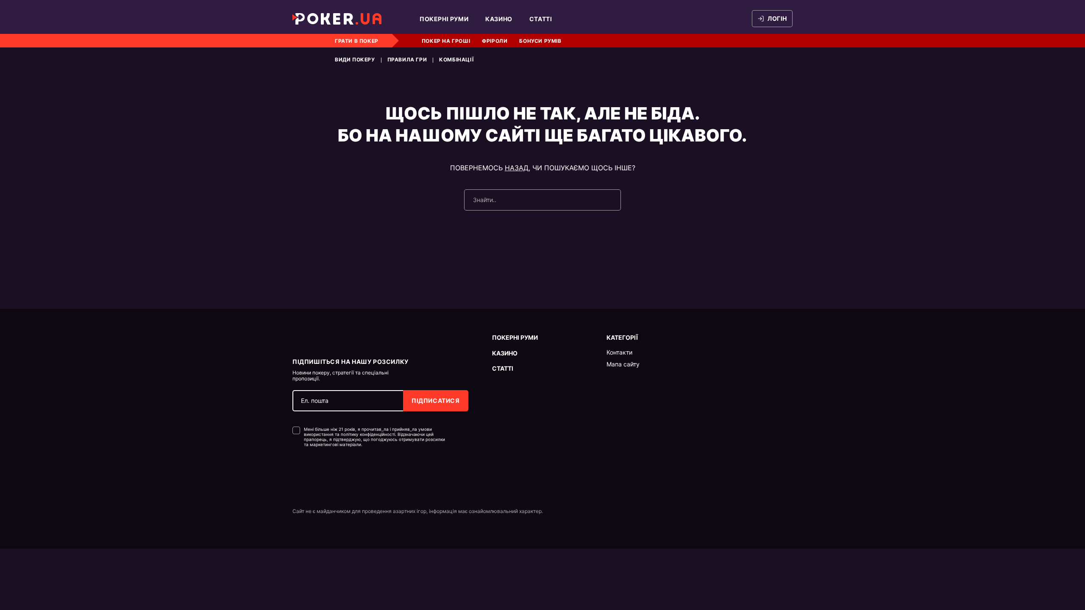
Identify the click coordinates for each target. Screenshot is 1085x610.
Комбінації (456, 59)
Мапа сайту (623, 364)
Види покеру (355, 59)
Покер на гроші (446, 41)
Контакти (619, 352)
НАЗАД (517, 168)
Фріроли (494, 41)
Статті (540, 18)
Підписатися (436, 400)
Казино (498, 18)
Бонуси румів (540, 41)
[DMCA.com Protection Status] (310, 472)
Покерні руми (444, 18)
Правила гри (407, 59)
